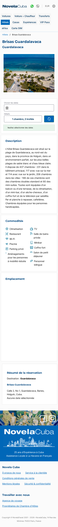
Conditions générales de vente (18, 478)
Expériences (29, 22)
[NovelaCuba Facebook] (43, 418)
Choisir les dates (11, 103)
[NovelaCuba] (13, 6)
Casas (16, 22)
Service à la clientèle (36, 472)
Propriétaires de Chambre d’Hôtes (20, 506)
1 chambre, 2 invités (23, 119)
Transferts (44, 16)
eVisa (5, 28)
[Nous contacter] (37, 6)
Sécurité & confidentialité (37, 483)
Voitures (6, 16)
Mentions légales (11, 483)
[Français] (54, 6)
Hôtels (5, 22)
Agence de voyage (12, 500)
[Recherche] (49, 119)
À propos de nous (11, 472)
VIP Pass (45, 22)
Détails (7, 114)
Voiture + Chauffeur (25, 16)
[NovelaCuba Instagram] (52, 418)
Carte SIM (17, 28)
